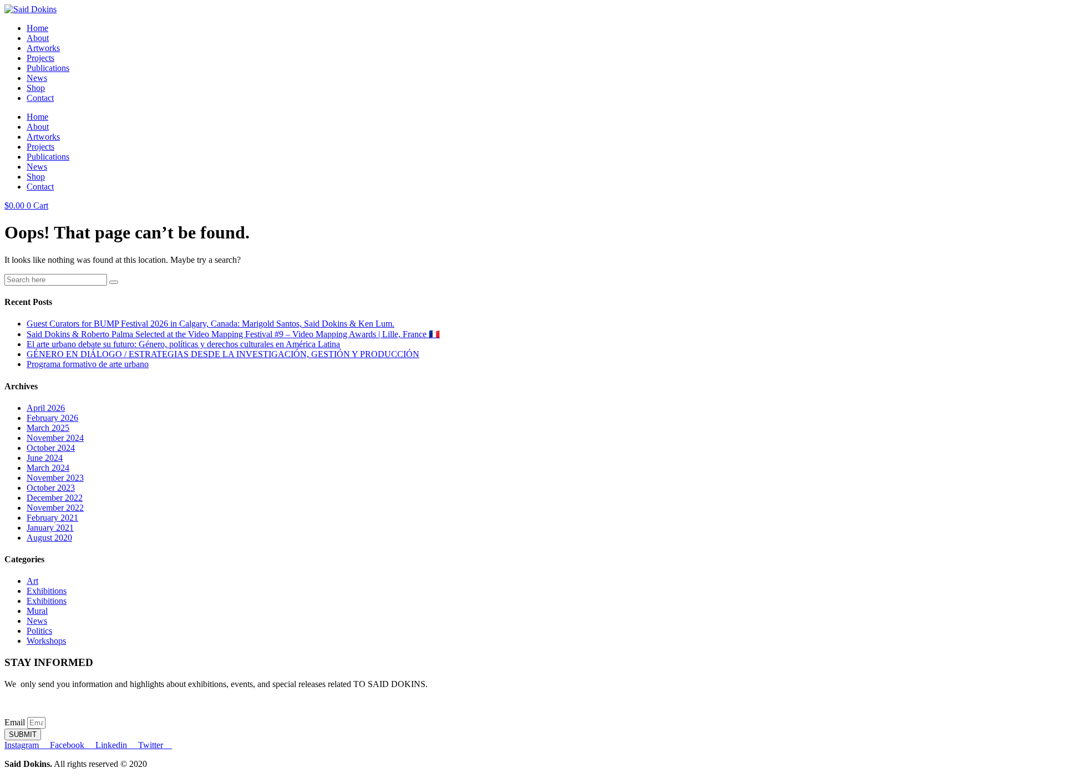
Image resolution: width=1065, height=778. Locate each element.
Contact (40, 98)
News (37, 78)
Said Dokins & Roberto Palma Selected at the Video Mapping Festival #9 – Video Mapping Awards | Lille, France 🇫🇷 (233, 334)
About (38, 38)
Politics (39, 630)
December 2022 (55, 497)
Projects (40, 58)
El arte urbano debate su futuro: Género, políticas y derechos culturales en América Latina (183, 344)
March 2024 (48, 467)
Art (32, 581)
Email (15, 722)
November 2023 (55, 477)
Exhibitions (47, 591)
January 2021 (50, 527)
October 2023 (51, 487)
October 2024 (51, 447)
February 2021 (52, 517)
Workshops (46, 640)
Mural (37, 611)
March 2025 (48, 428)
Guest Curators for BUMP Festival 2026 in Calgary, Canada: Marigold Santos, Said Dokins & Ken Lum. (210, 323)
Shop (36, 88)
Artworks (43, 48)
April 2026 (46, 408)
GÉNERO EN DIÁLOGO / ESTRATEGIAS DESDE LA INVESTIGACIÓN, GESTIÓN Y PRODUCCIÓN (223, 354)
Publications (48, 68)
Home (37, 28)
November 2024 (55, 438)
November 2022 (55, 507)
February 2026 (52, 418)
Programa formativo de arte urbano (88, 364)
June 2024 (45, 457)
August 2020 (49, 537)
